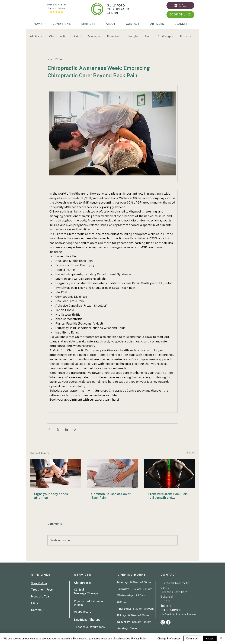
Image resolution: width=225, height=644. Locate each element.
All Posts (36, 36)
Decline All (192, 638)
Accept (210, 638)
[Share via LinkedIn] (66, 429)
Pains (77, 36)
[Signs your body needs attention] (55, 473)
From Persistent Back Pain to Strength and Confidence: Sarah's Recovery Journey (168, 495)
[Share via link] (75, 429)
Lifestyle (132, 36)
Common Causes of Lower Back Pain (111, 495)
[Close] (221, 638)
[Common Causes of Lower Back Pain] (112, 473)
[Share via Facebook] (49, 429)
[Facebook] (168, 622)
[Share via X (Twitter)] (57, 429)
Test (148, 36)
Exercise (113, 36)
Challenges (165, 36)
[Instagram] (162, 622)
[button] (180, 14)
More (183, 36)
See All (191, 452)
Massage (94, 36)
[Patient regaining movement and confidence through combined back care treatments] (169, 473)
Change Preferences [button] (169, 638)
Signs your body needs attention (51, 495)
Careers (36, 610)
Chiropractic (57, 36)
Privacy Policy (139, 638)
